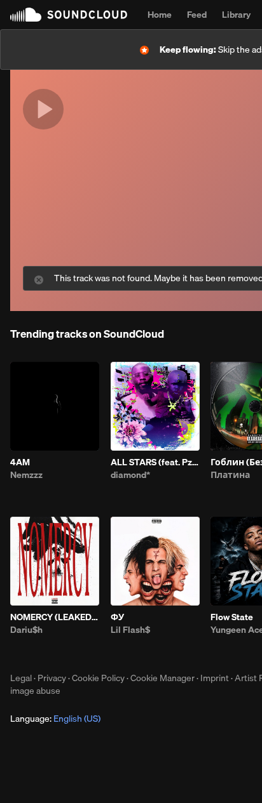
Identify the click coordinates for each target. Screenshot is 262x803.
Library (236, 15)
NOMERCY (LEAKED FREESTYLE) (54, 617)
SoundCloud (68, 14)
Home (160, 15)
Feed (197, 15)
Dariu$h (26, 629)
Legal (21, 678)
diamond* (130, 474)
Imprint (214, 678)
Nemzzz (26, 474)
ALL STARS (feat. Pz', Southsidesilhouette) (155, 462)
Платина (230, 474)
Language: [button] (55, 719)
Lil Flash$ (130, 629)
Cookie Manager (162, 678)
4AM (20, 462)
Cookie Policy (98, 678)
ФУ (117, 617)
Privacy (52, 678)
